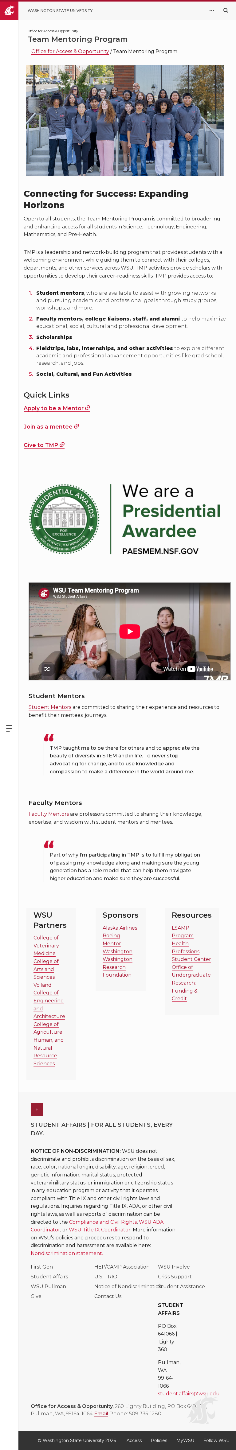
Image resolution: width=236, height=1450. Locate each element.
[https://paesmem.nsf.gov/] (125, 518)
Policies (159, 1440)
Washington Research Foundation (117, 967)
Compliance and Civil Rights (103, 1222)
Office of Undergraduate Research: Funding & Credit (191, 982)
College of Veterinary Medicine (46, 945)
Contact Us (107, 1296)
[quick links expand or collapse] (212, 10)
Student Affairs (49, 1277)
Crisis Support (175, 1277)
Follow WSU (216, 1440)
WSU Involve (174, 1267)
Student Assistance (181, 1286)
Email (101, 1414)
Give (36, 1296)
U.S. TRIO (105, 1277)
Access (134, 1440)
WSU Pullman (48, 1286)
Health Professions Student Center (191, 951)
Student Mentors (50, 707)
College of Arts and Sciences (46, 969)
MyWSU (185, 1440)
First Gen (42, 1267)
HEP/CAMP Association (122, 1267)
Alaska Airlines (120, 928)
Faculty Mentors (49, 814)
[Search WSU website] (226, 10)
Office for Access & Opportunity (70, 51)
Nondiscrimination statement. (67, 1253)
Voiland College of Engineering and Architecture (49, 1000)
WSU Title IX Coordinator (100, 1230)
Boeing (111, 936)
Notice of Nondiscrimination (128, 1286)
